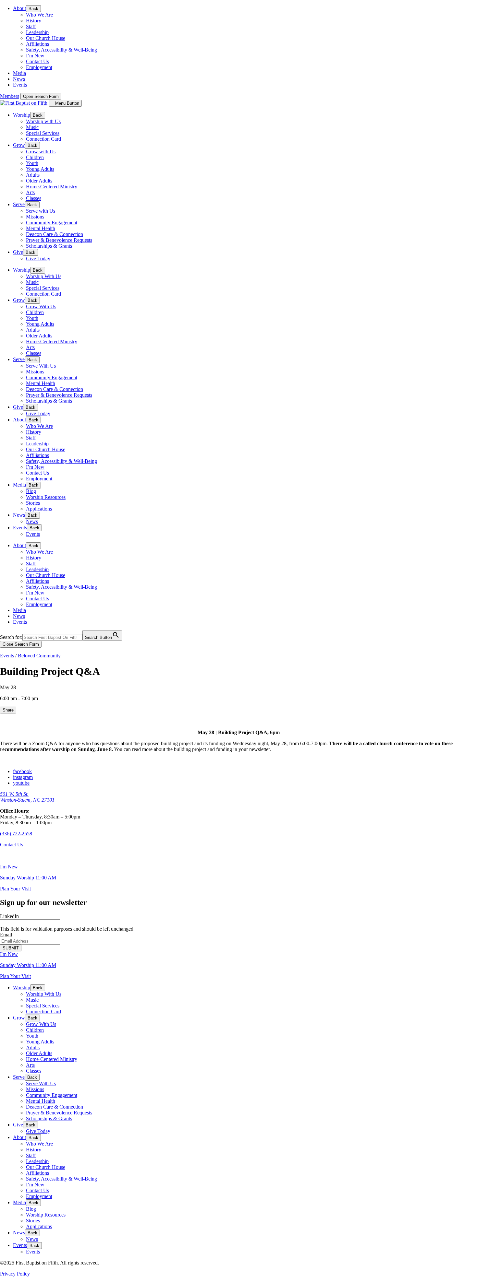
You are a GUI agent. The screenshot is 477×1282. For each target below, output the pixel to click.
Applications (39, 509)
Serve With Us (41, 366)
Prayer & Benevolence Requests (59, 240)
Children (35, 157)
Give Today (38, 258)
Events (20, 85)
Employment (39, 67)
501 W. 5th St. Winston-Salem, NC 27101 (27, 797)
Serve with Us (40, 211)
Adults (33, 175)
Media (19, 73)
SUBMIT (11, 948)
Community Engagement (51, 222)
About (19, 8)
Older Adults (39, 180)
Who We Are (39, 15)
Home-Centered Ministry (51, 186)
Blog (31, 491)
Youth (32, 163)
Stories (33, 503)
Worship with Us (43, 121)
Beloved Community (39, 655)
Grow (19, 145)
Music (32, 127)
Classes (33, 198)
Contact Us (37, 61)
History (33, 20)
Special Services (42, 133)
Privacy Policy (15, 1273)
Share (8, 710)
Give (18, 252)
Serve (19, 204)
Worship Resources (46, 497)
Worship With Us (43, 276)
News (19, 79)
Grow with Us (40, 151)
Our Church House (45, 38)
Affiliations (37, 44)
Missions (35, 216)
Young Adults (40, 169)
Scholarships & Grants (49, 246)
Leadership (37, 32)
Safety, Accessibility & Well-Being (61, 50)
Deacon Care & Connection (54, 234)
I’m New (35, 55)
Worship (21, 115)
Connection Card (43, 139)
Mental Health (40, 228)
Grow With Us (41, 306)
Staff (31, 26)
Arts (30, 192)
